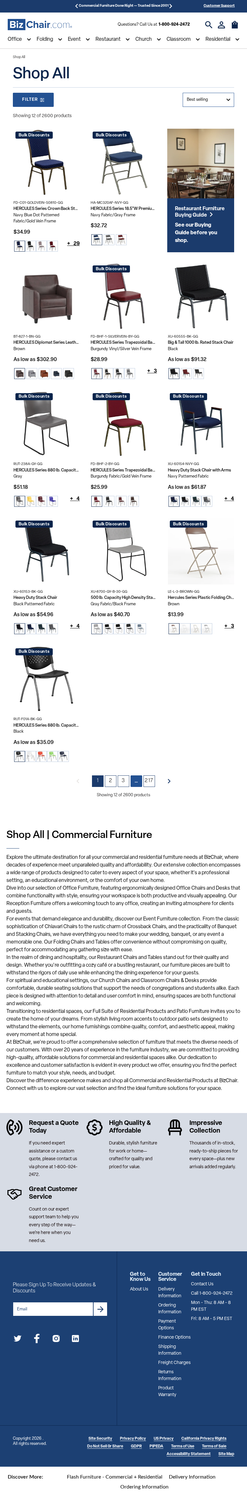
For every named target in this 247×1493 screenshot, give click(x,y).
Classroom (179, 39)
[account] (221, 25)
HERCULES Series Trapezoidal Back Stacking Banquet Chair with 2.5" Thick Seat (124, 343)
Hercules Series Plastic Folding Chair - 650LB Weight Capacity (201, 598)
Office (15, 39)
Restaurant (108, 39)
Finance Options (174, 1337)
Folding (45, 39)
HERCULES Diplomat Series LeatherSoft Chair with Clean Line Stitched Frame (47, 343)
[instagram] (56, 1340)
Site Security (100, 1439)
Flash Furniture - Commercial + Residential (114, 1477)
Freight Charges (174, 1362)
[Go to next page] (169, 781)
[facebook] (36, 1340)
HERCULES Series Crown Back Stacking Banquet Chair (47, 209)
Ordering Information (169, 1309)
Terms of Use (182, 1446)
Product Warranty (167, 1391)
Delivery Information (169, 1293)
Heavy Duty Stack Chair (35, 598)
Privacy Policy (133, 1439)
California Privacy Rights (203, 1439)
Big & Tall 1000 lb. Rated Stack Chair (200, 343)
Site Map (226, 1454)
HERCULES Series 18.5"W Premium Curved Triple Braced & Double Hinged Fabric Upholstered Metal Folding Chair (124, 209)
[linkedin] (75, 1340)
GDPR (136, 1446)
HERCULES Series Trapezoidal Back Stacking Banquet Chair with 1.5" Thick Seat (124, 470)
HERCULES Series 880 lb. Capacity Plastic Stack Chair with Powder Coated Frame (47, 725)
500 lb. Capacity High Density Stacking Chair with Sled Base (124, 598)
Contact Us (202, 1284)
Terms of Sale (214, 1446)
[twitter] (17, 1340)
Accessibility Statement (189, 1454)
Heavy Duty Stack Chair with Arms (199, 470)
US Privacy (164, 1439)
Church (143, 39)
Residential (218, 39)
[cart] (234, 27)
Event (74, 39)
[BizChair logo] (40, 24)
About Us (139, 1289)
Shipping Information (169, 1350)
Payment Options (167, 1325)
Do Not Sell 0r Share (105, 1446)
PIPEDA (156, 1446)
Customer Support (219, 6)
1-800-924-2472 (174, 24)
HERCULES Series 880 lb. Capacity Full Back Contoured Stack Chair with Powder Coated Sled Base (47, 470)
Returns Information (169, 1375)
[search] (209, 25)
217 (149, 780)
